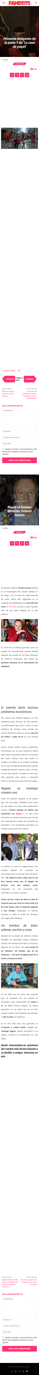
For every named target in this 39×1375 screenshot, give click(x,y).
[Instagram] (16, 1371)
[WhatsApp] (27, 75)
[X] (17, 75)
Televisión (19, 64)
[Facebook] (12, 75)
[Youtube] (27, 1371)
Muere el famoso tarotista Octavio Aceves (8, 393)
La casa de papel (9, 370)
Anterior (10, 379)
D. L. (6, 60)
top (18, 370)
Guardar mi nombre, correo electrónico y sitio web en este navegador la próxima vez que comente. (19, 451)
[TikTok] (19, 1371)
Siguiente (30, 379)
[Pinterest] (22, 75)
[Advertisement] (19, 106)
